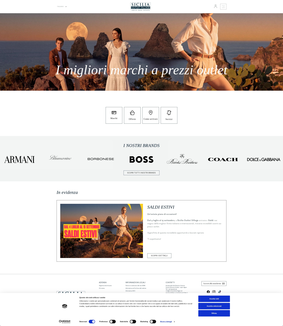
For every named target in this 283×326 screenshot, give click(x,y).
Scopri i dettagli (159, 256)
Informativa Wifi (130, 291)
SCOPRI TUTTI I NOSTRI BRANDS (141, 173)
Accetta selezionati (214, 306)
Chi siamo (102, 288)
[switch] (112, 321)
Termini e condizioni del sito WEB (135, 285)
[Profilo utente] (215, 6)
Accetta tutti (214, 299)
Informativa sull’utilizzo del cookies (135, 288)
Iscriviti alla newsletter (212, 283)
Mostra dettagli (166, 322)
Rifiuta (214, 313)
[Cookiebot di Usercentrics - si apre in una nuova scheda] (64, 321)
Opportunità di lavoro (105, 285)
